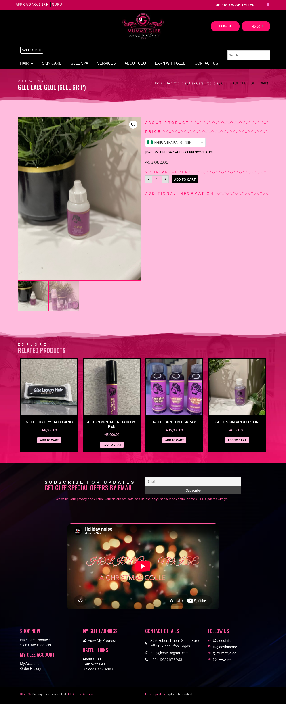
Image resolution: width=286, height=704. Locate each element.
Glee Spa (79, 63)
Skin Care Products (35, 645)
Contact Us (206, 63)
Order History (30, 669)
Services (106, 63)
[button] (31, 50)
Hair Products (176, 83)
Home (158, 83)
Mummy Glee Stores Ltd (49, 694)
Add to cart (185, 179)
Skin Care (52, 63)
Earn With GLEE (170, 63)
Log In (225, 26)
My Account (29, 664)
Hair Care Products (203, 83)
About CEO (135, 63)
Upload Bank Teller (98, 669)
